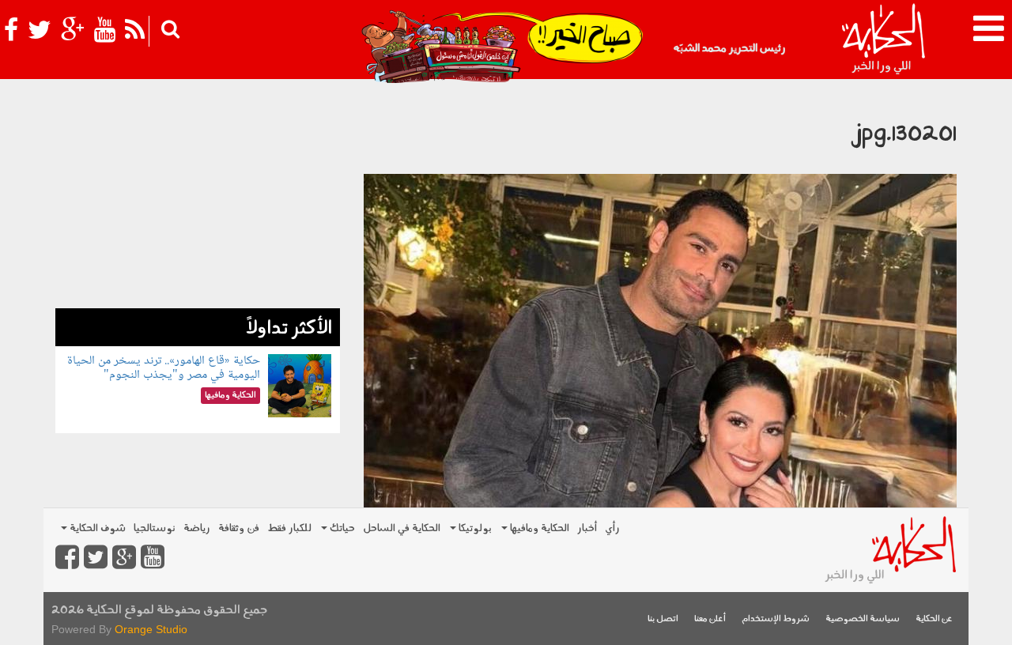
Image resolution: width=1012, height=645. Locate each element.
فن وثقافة (238, 528)
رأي (612, 528)
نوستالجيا (155, 528)
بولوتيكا (474, 528)
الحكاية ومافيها (538, 528)
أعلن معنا (710, 619)
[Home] (883, 39)
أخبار (587, 528)
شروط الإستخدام (776, 619)
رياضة (196, 528)
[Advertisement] (197, 197)
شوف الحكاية (96, 528)
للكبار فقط (289, 528)
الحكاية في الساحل (401, 528)
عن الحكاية (934, 619)
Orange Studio (151, 629)
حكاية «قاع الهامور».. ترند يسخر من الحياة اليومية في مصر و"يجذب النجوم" (163, 368)
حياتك (341, 528)
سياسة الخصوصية (862, 619)
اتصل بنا (663, 619)
